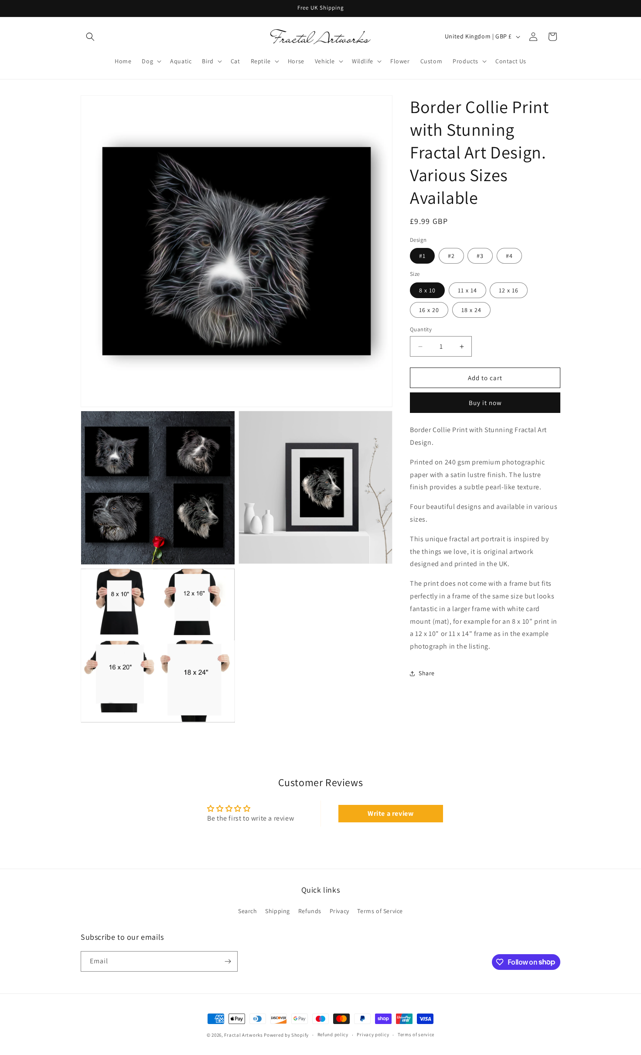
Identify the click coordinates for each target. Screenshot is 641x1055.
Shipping (277, 911)
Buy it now (485, 403)
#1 (422, 256)
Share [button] (427, 673)
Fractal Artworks (243, 1035)
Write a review (390, 813)
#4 (509, 256)
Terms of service (416, 1034)
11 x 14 (467, 290)
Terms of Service (380, 911)
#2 (451, 256)
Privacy (339, 911)
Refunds (309, 911)
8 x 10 (427, 290)
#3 (480, 256)
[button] (90, 36)
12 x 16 (508, 290)
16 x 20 (429, 310)
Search (247, 911)
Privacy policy (373, 1034)
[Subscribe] (227, 961)
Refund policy (332, 1034)
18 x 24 (471, 310)
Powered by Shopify (286, 1035)
